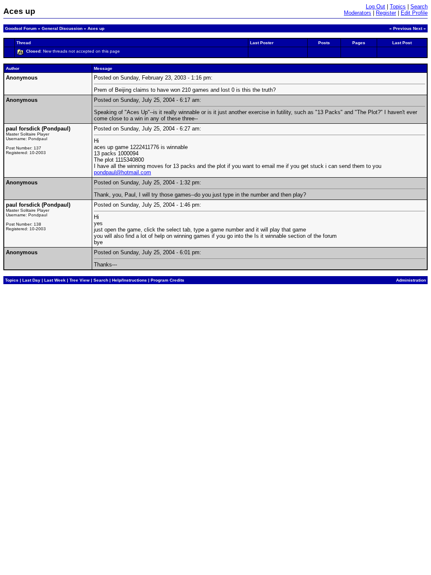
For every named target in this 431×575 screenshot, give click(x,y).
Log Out (375, 6)
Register (386, 13)
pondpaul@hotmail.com (122, 172)
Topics (398, 6)
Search (419, 6)
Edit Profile (414, 13)
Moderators (357, 13)
